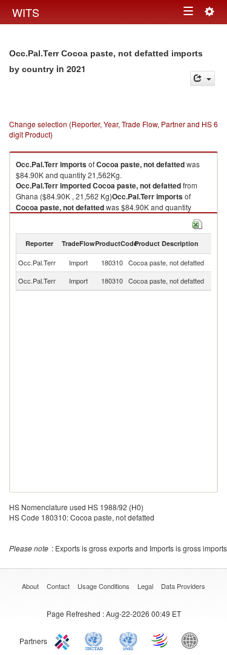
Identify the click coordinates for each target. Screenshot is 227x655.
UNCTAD (96, 640)
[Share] (202, 78)
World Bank (192, 640)
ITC (64, 640)
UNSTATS (128, 640)
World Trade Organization (160, 640)
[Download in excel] (197, 223)
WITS (25, 12)
